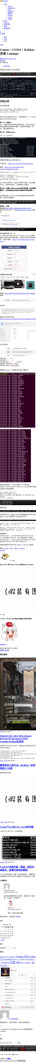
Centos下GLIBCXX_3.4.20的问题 (17, 827)
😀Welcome (4, 1)
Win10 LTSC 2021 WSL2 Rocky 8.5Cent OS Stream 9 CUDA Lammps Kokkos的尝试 (16, 739)
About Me (7, 24)
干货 (5, 4)
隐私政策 (7, 28)
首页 (5, 37)
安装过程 (7, 66)
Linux (9, 10)
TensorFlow (11, 8)
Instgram (6, 23)
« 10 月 (2, 940)
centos (6, 548)
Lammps (22, 548)
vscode (10, 17)
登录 (3, 33)
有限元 (10, 13)
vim (17, 959)
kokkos (16, 548)
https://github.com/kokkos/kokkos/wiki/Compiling (20, 293)
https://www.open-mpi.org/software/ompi (20, 163)
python (10, 6)
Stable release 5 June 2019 (25, 210)
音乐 (5, 26)
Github (10, 19)
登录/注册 (14, 1019)
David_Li (3, 644)
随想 (6, 965)
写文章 (10, 15)
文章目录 (5, 62)
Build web (11, 11)
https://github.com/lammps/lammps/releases (18, 208)
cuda (11, 548)
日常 (5, 21)
